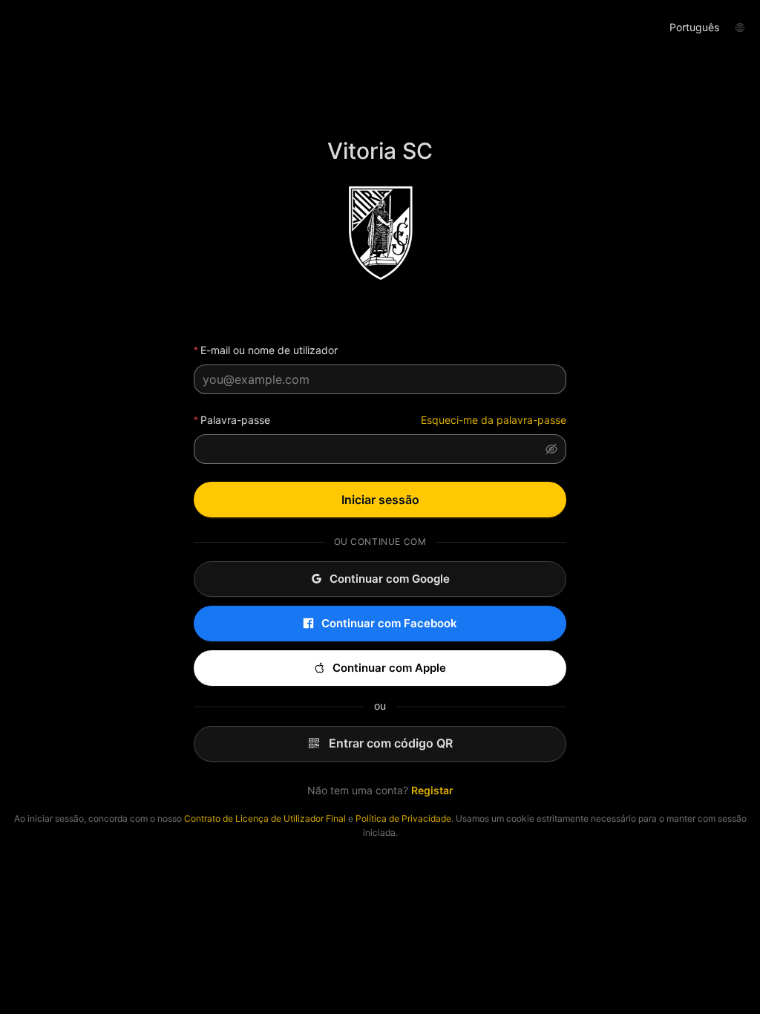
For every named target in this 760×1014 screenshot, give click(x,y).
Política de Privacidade (403, 818)
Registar (432, 790)
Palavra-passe (235, 419)
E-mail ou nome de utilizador (269, 350)
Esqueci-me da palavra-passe (493, 419)
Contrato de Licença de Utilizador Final (265, 818)
